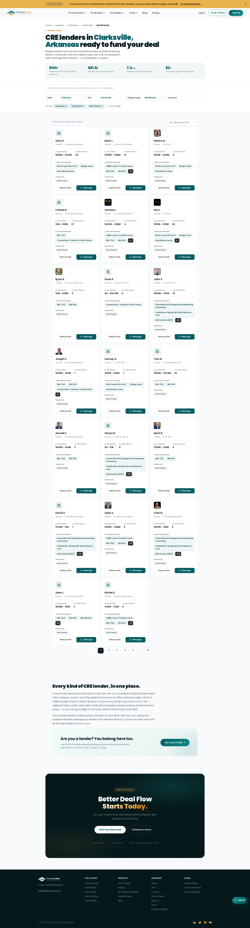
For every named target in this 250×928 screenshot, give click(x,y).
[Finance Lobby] (19, 13)
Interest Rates (125, 896)
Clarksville (87, 25)
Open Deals (90, 900)
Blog (145, 12)
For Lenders (116, 12)
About (154, 883)
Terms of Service (192, 887)
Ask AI (241, 900)
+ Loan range (114, 106)
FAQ (153, 887)
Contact (155, 892)
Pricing (155, 12)
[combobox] (188, 97)
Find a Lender (91, 896)
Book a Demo (218, 12)
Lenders (60, 25)
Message (87, 187)
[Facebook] (205, 922)
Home (48, 25)
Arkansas (73, 25)
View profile (65, 187)
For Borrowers (76, 12)
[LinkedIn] (194, 922)
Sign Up (236, 12)
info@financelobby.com (49, 891)
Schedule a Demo (141, 829)
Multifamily (96, 106)
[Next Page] (156, 651)
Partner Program (159, 909)
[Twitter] (199, 922)
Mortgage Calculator (128, 892)
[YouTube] (210, 922)
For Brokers (97, 12)
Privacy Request (192, 892)
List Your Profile (173, 742)
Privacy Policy (191, 883)
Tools (132, 12)
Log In (202, 12)
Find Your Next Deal (110, 829)
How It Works (124, 883)
